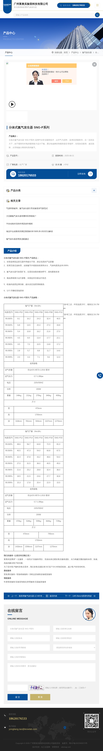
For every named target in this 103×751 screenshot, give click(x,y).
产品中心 (9, 52)
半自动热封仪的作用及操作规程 (19, 224)
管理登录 (55, 747)
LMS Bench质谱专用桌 (82, 596)
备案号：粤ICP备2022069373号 (74, 743)
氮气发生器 (87, 52)
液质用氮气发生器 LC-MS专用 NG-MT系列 (37, 596)
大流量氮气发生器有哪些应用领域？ (21, 216)
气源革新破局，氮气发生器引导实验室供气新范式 (27, 208)
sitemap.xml (66, 747)
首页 (66, 52)
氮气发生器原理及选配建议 (17, 239)
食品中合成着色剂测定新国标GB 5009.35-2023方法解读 (29, 231)
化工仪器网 (45, 747)
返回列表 (53, 596)
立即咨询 (81, 174)
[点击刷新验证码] (36, 687)
